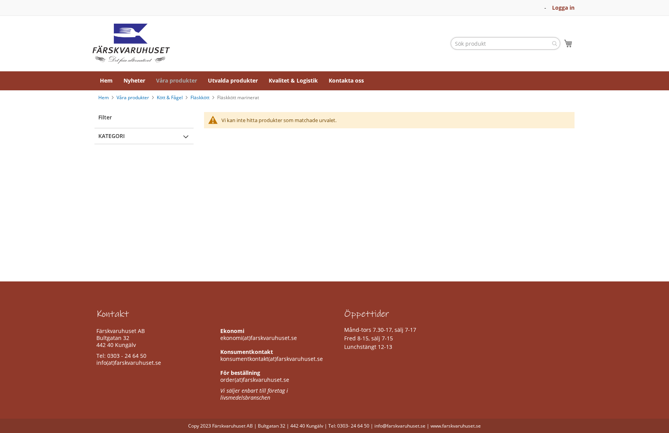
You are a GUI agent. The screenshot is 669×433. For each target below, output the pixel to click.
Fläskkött (200, 97)
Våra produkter (133, 97)
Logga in (563, 7)
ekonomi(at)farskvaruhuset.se (258, 338)
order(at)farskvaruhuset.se (254, 379)
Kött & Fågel (170, 97)
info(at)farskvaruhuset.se (128, 362)
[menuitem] (106, 80)
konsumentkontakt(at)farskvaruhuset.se (271, 358)
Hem (104, 97)
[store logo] (131, 44)
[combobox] (505, 43)
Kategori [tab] (111, 136)
